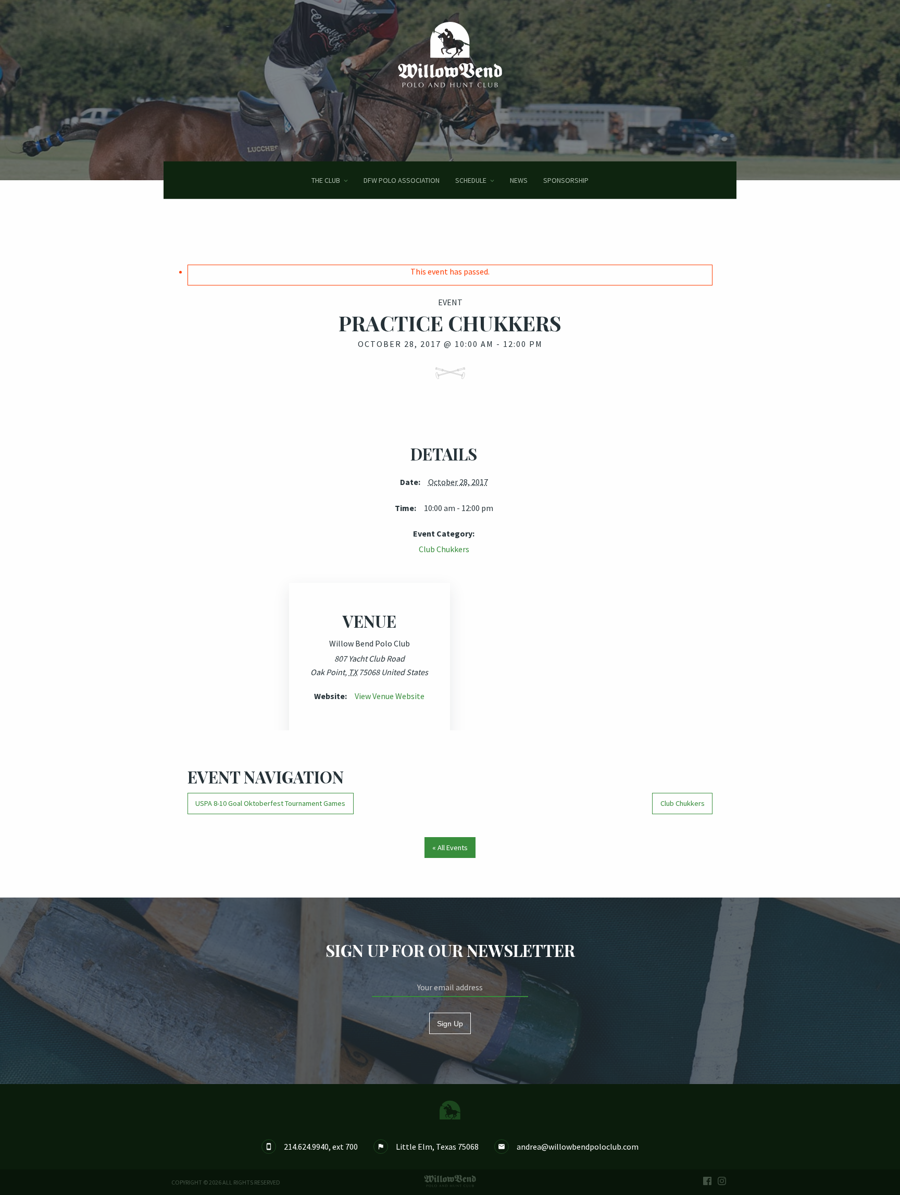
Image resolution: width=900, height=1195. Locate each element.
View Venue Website (389, 696)
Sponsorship (566, 180)
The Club (325, 180)
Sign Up (450, 1023)
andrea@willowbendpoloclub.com (578, 1146)
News (519, 180)
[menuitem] (330, 180)
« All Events (450, 847)
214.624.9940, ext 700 (321, 1146)
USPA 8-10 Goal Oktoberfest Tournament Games (270, 803)
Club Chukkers (444, 549)
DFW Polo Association (402, 180)
